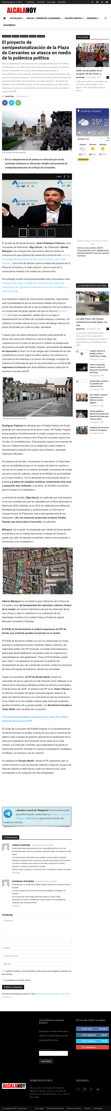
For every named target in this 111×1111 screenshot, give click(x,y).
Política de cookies (73, 1108)
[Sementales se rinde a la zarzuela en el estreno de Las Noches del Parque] (82, 384)
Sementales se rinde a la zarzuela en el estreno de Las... (99, 383)
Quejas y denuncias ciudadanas (43, 18)
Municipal (24, 36)
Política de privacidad (55, 1108)
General (15, 36)
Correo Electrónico (47, 1049)
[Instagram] (97, 2)
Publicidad (31, 2)
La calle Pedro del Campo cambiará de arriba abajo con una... (91, 322)
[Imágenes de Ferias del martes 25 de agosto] (82, 430)
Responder (16, 873)
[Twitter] (102, 2)
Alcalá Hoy (9, 96)
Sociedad (41, 36)
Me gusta (103, 1029)
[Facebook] (92, 2)
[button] (105, 18)
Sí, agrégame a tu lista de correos (17, 980)
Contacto (87, 1108)
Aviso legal (51, 2)
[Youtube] (107, 2)
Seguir (104, 1035)
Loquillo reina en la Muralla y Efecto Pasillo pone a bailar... (98, 353)
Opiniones (92, 18)
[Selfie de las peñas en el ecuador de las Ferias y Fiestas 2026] (92, 55)
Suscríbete (62, 2)
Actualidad (16, 18)
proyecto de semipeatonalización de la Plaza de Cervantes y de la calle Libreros (36, 259)
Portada (32, 36)
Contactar (41, 2)
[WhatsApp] (18, 103)
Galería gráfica (73, 18)
